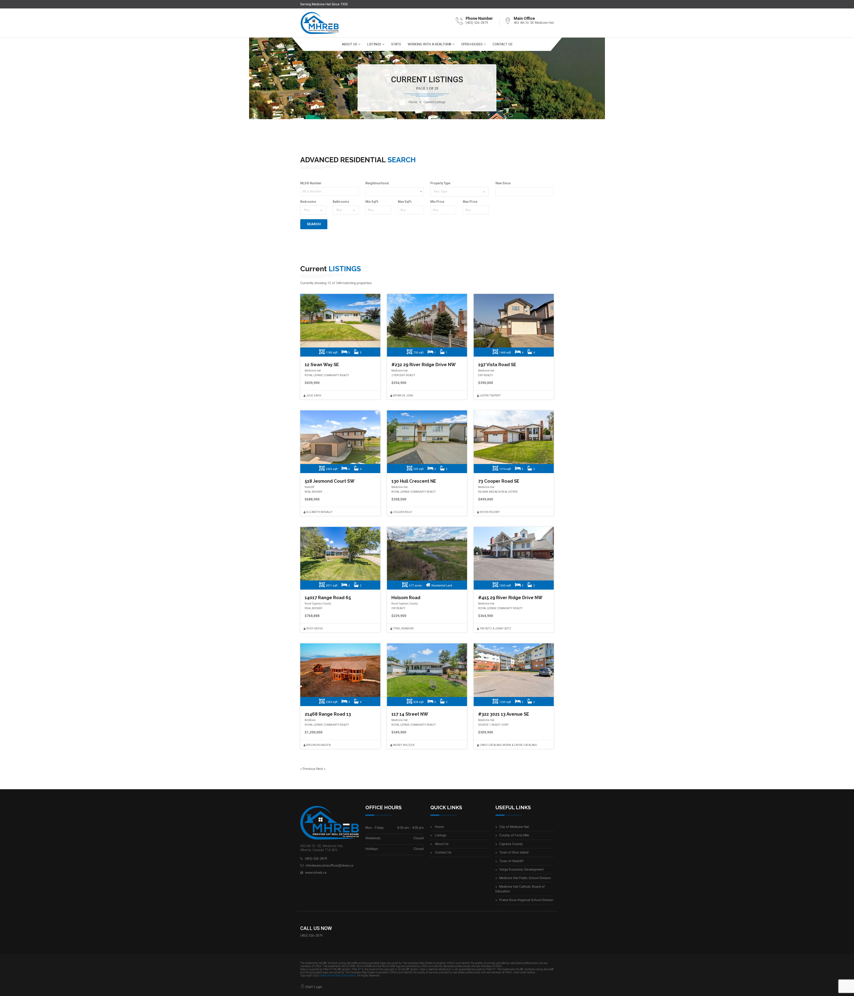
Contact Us (502, 44)
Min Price (437, 201)
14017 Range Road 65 (328, 597)
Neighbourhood (377, 183)
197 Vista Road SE (497, 364)
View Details (339, 321)
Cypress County (511, 844)
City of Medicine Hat (514, 827)
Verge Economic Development (521, 869)
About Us (349, 44)
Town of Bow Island (513, 852)
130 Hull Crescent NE (413, 481)
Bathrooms (341, 201)
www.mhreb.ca (315, 873)
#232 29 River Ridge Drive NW (423, 364)
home (413, 102)
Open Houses (472, 44)
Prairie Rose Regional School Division (526, 900)
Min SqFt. (372, 201)
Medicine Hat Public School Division (525, 878)
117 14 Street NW (409, 714)
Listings (374, 44)
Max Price (470, 201)
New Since (503, 183)
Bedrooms (308, 201)
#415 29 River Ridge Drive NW (510, 597)
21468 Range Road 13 (328, 714)
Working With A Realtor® (429, 44)
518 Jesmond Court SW (329, 481)
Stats (396, 44)
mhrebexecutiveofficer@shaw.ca (329, 865)
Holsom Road (405, 597)
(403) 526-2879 (477, 23)
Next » (320, 769)
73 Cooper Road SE (498, 481)
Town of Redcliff (511, 861)
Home (439, 827)
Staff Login (313, 987)
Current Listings (434, 102)
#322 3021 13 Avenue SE (503, 714)
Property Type (440, 183)
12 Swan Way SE (322, 364)
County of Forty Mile (514, 835)
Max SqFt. (405, 201)
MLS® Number (311, 183)
